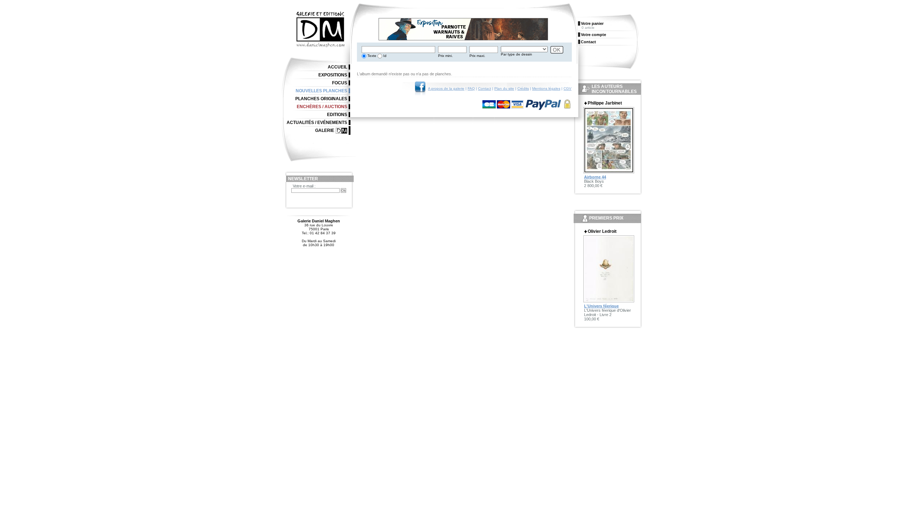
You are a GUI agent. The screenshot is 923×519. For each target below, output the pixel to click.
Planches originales (321, 98)
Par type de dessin (516, 54)
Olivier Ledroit (602, 231)
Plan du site (504, 88)
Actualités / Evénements (317, 122)
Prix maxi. (477, 56)
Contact (484, 88)
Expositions (332, 74)
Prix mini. (445, 56)
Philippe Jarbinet (605, 103)
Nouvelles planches (321, 90)
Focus (339, 82)
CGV (567, 88)
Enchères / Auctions (322, 106)
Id (384, 56)
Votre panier (592, 23)
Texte (371, 56)
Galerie (324, 130)
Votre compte (593, 34)
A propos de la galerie (446, 88)
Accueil (337, 67)
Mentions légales (546, 88)
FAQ (471, 88)
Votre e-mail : (304, 186)
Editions (337, 114)
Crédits (523, 88)
